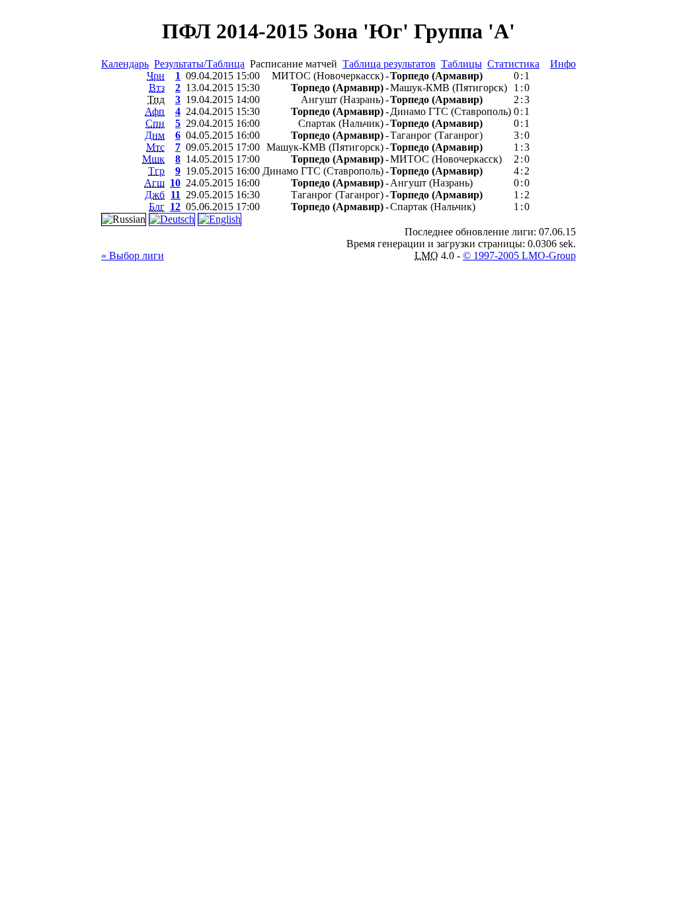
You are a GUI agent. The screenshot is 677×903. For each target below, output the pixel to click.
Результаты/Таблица (199, 63)
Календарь (125, 63)
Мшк (153, 159)
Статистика (513, 63)
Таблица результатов (389, 63)
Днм (155, 135)
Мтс (155, 147)
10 (175, 182)
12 (175, 206)
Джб (155, 194)
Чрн (156, 75)
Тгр (156, 171)
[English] (219, 219)
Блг (157, 206)
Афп (155, 111)
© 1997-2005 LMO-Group (519, 255)
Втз (157, 87)
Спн (155, 123)
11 (175, 194)
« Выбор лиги (132, 255)
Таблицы (461, 63)
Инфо (563, 63)
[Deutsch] (172, 219)
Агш (154, 182)
